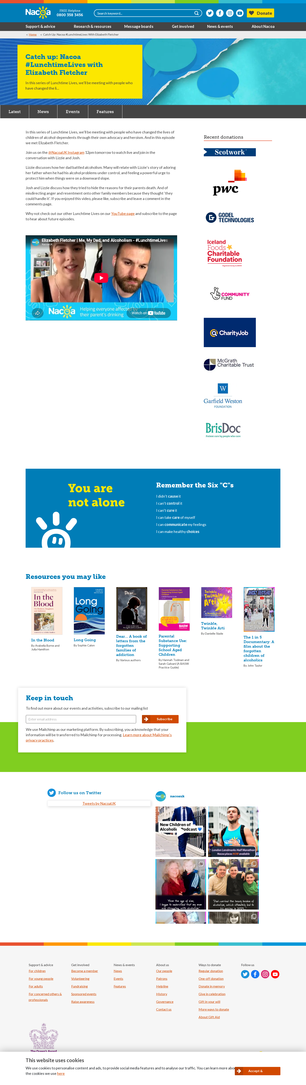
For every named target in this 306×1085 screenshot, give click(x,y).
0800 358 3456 (70, 15)
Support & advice (40, 26)
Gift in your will (209, 1002)
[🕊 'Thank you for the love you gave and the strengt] (233, 884)
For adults (36, 986)
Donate (264, 13)
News (43, 111)
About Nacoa (263, 26)
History (161, 994)
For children (37, 971)
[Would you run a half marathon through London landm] (233, 831)
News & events (220, 26)
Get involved (183, 26)
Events (73, 111)
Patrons (161, 978)
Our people (164, 971)
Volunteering (80, 978)
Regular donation (211, 971)
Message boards (138, 26)
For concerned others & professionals (45, 997)
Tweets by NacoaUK (99, 803)
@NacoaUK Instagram (66, 152)
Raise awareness (83, 1002)
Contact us (164, 1009)
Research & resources (93, 26)
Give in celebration (212, 994)
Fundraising (79, 986)
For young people (41, 978)
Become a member (84, 971)
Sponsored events (83, 994)
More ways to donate (214, 1009)
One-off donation (211, 978)
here (61, 1073)
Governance (164, 1002)
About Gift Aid (209, 1017)
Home (33, 34)
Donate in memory (212, 986)
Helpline (162, 986)
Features (105, 111)
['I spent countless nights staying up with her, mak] (180, 884)
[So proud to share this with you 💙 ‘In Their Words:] (180, 831)
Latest (15, 111)
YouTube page (123, 213)
